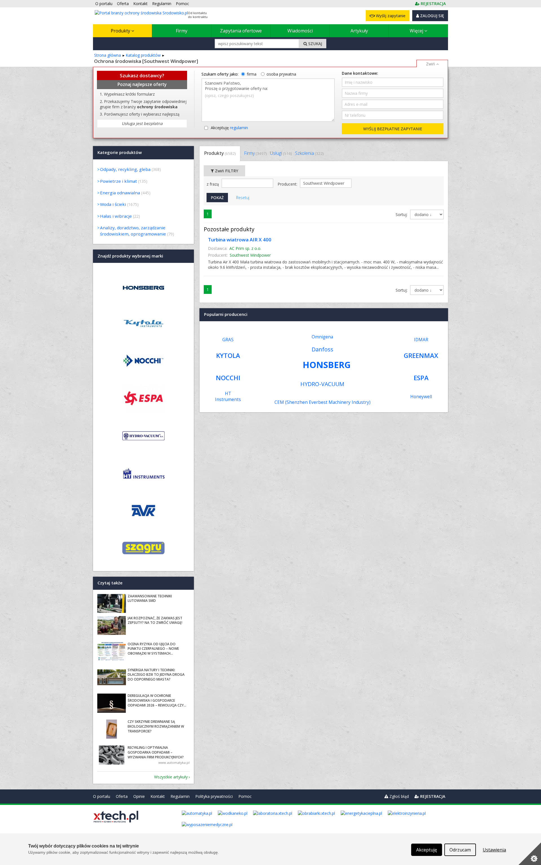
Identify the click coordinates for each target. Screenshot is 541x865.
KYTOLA (228, 355)
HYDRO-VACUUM (322, 384)
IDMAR (421, 340)
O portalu (101, 796)
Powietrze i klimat (118, 181)
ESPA (421, 377)
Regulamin (180, 796)
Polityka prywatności (214, 796)
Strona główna (107, 55)
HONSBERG (327, 365)
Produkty (121, 31)
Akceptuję (229, 127)
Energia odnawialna (120, 192)
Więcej (417, 31)
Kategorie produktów (119, 152)
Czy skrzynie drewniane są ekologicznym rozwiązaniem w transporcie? (156, 726)
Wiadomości (300, 31)
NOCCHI (228, 377)
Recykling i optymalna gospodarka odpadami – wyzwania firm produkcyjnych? (156, 752)
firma (251, 74)
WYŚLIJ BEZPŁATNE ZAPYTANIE (392, 128)
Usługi (281, 153)
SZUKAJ (314, 43)
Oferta (122, 796)
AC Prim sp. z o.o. (245, 248)
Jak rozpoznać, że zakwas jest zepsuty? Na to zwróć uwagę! (155, 620)
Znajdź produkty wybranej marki (130, 256)
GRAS (228, 340)
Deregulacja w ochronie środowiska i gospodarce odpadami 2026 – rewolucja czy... (157, 700)
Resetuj (242, 197)
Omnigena (322, 337)
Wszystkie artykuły (171, 777)
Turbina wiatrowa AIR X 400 (239, 239)
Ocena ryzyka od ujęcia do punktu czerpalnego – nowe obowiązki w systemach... (153, 649)
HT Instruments (228, 396)
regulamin (239, 127)
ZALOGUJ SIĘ (431, 15)
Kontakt (157, 796)
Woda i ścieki (113, 204)
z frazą (213, 184)
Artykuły (359, 31)
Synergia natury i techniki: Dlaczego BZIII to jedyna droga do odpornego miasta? (156, 675)
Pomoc (245, 796)
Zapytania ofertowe (241, 31)
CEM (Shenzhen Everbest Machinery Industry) (322, 402)
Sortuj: (402, 214)
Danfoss (322, 349)
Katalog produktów (143, 55)
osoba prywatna (281, 74)
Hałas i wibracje (116, 216)
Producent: (288, 184)
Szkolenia (309, 153)
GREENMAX (421, 355)
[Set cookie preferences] (529, 853)
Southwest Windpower (250, 255)
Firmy (181, 31)
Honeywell (421, 397)
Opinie (139, 796)
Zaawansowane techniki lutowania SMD (150, 598)
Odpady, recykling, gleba (125, 169)
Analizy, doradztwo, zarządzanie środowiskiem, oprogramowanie (133, 230)
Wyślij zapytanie (390, 15)
